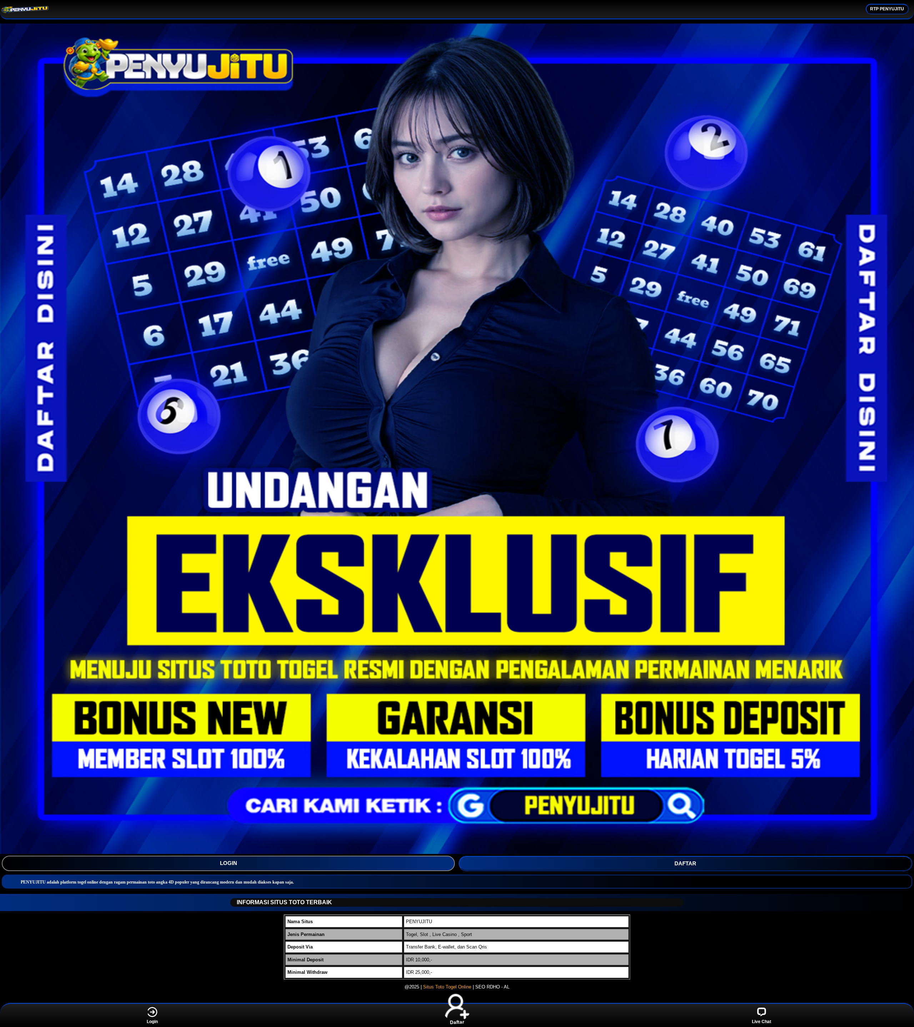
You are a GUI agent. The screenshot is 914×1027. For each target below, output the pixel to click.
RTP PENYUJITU (887, 8)
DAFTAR (685, 863)
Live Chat (761, 1021)
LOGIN (228, 863)
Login (152, 1021)
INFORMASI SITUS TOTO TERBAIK (284, 902)
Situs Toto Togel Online (447, 987)
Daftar (457, 1020)
